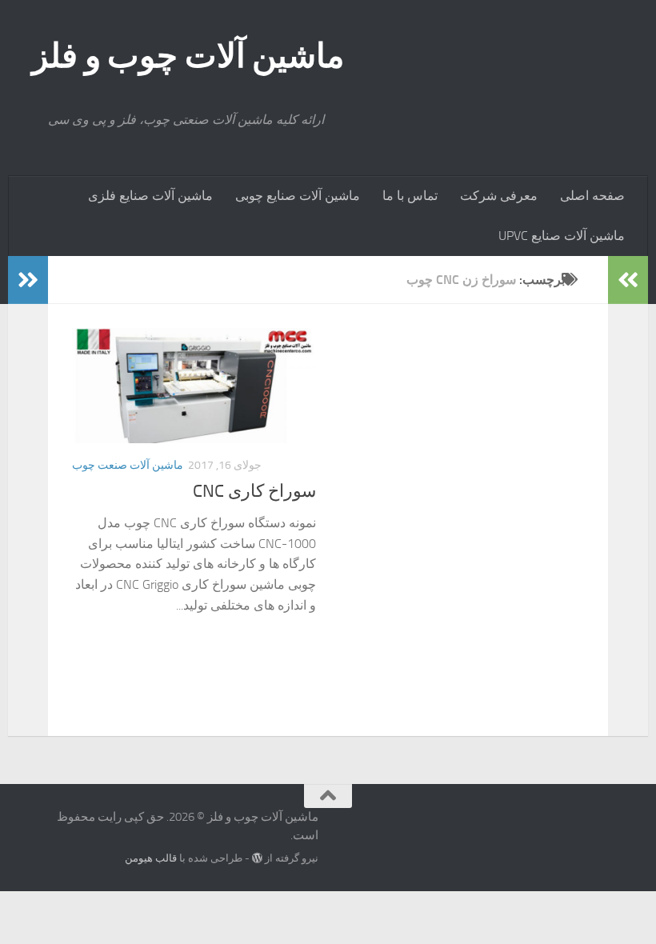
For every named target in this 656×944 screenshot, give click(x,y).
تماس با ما (410, 195)
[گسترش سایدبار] (28, 280)
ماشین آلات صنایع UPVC (561, 235)
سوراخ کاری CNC (254, 491)
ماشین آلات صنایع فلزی (150, 195)
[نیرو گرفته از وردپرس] (257, 858)
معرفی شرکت (499, 195)
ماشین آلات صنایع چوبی (297, 195)
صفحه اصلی (592, 195)
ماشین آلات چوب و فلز (188, 56)
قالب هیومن (151, 858)
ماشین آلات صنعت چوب (127, 465)
